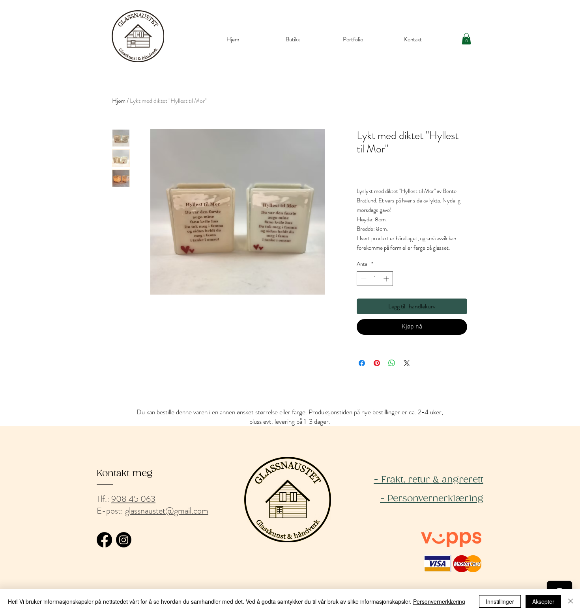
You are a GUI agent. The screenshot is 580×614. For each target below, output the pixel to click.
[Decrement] (363, 279)
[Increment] (387, 279)
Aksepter (543, 601)
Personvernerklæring (439, 601)
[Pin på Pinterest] (377, 363)
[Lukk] (570, 601)
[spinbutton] (375, 279)
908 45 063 (133, 499)
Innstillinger (500, 601)
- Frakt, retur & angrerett (428, 480)
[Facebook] (104, 539)
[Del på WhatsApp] (392, 363)
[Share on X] (407, 363)
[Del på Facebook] (362, 363)
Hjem (118, 100)
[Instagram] (123, 539)
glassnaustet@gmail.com (166, 511)
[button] (466, 39)
